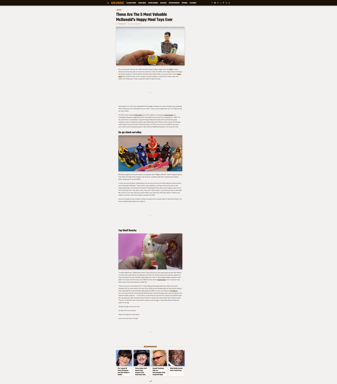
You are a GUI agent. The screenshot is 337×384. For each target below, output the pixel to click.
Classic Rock (131, 2)
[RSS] (229, 3)
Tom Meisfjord (122, 24)
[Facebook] (212, 3)
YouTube (181, 63)
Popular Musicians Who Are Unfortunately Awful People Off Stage (159, 371)
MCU (170, 69)
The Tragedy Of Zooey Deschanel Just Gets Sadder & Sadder (124, 371)
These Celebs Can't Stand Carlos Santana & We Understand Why (141, 371)
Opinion (184, 2)
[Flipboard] (223, 3)
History (119, 9)
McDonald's (138, 115)
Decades (163, 2)
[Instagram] (218, 3)
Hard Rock (142, 2)
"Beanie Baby (161, 280)
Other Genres (153, 2)
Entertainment (174, 2)
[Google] (226, 3)
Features (193, 2)
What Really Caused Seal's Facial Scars (176, 369)
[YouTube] (215, 3)
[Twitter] (220, 3)
